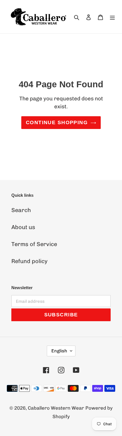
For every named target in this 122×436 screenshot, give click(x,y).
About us (23, 227)
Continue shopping (57, 122)
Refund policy (29, 261)
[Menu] (112, 17)
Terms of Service (34, 244)
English (59, 351)
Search (21, 210)
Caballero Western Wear (56, 408)
